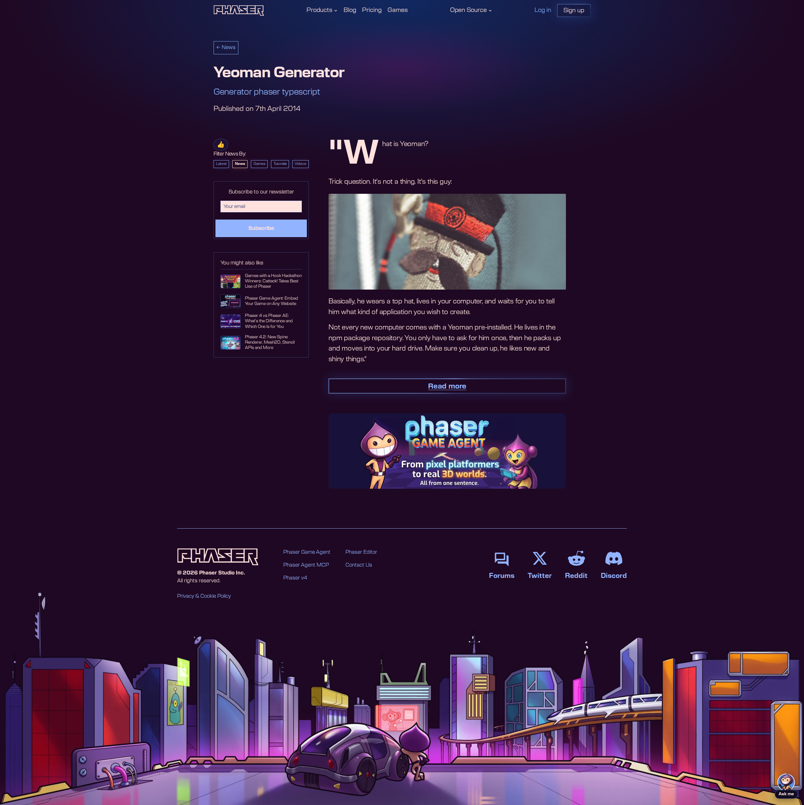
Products (319, 10)
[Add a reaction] (221, 144)
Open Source (468, 10)
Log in (543, 10)
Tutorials (280, 164)
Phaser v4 (295, 577)
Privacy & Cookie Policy (204, 596)
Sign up (573, 11)
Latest (221, 164)
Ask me (786, 794)
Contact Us (358, 565)
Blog (350, 10)
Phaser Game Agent (306, 552)
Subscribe (261, 228)
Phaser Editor (361, 552)
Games (398, 10)
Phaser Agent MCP (306, 565)
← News (226, 47)
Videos (300, 164)
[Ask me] (786, 782)
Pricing (372, 10)
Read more (447, 386)
